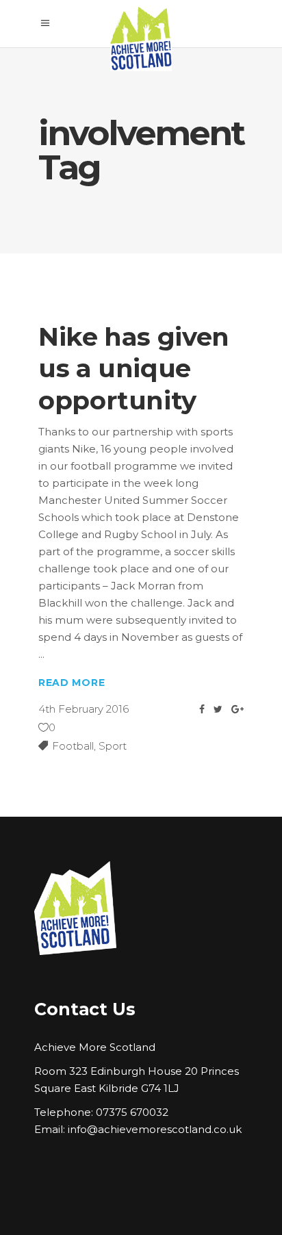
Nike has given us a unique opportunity (133, 368)
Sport (113, 745)
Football (73, 745)
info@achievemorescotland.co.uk (155, 1129)
